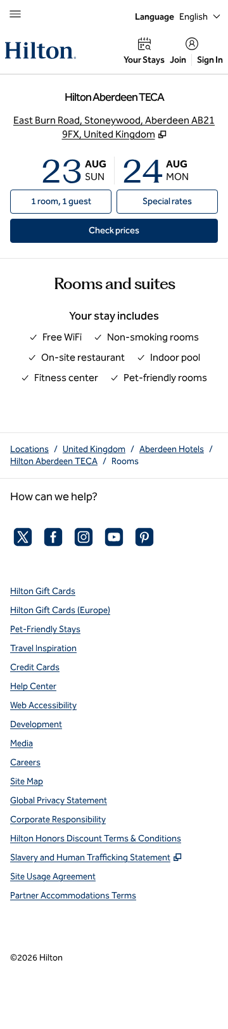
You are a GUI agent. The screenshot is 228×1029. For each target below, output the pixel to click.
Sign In (210, 60)
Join (178, 60)
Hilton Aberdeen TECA (54, 461)
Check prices (143, 230)
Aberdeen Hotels (171, 449)
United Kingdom (94, 449)
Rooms (125, 461)
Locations (29, 449)
